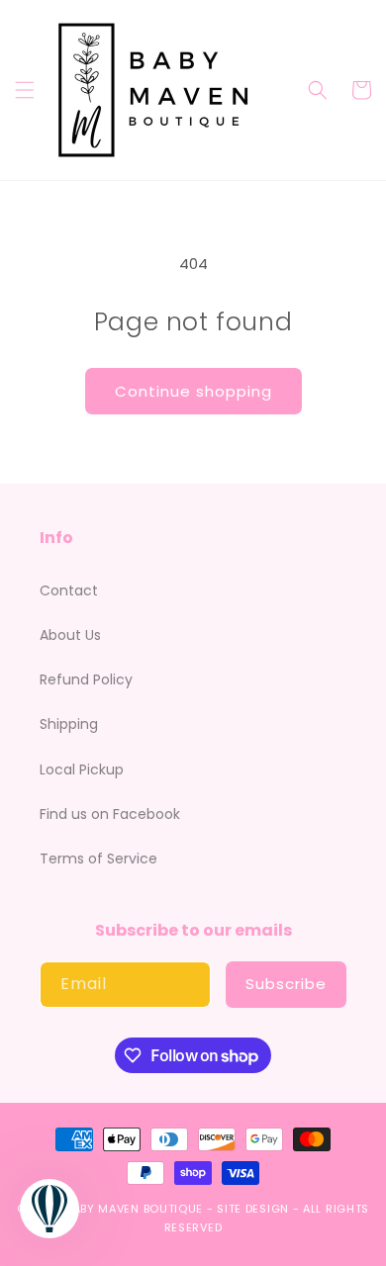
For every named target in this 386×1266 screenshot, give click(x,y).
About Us (70, 635)
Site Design (253, 1209)
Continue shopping (193, 391)
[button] (25, 90)
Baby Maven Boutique (134, 1209)
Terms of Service (98, 858)
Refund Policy (86, 679)
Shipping (69, 724)
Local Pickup (82, 769)
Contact (69, 590)
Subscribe (286, 983)
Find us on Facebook (110, 814)
